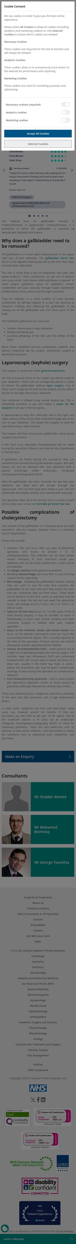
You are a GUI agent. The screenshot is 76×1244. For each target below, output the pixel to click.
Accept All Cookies (38, 133)
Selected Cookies (38, 144)
